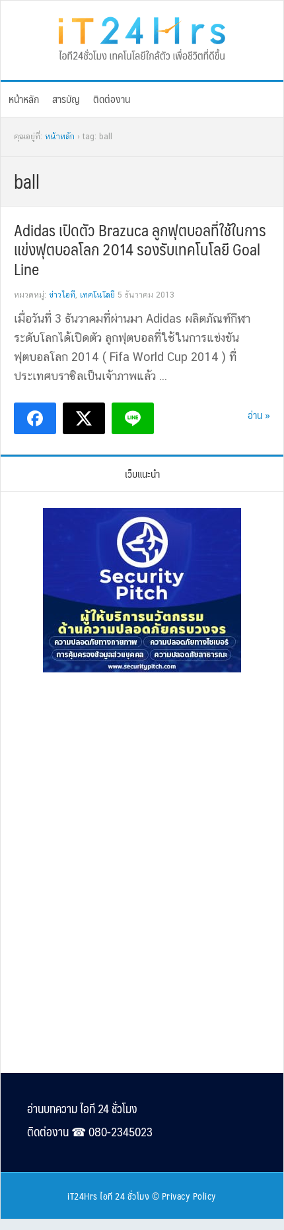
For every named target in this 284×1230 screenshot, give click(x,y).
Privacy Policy (189, 1196)
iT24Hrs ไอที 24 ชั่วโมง (108, 1196)
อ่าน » (259, 415)
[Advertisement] (142, 772)
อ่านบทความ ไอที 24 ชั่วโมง (82, 1108)
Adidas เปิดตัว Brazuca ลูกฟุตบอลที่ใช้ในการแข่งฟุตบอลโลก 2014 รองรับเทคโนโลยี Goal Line (140, 249)
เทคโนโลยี (97, 295)
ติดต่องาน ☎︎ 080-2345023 (90, 1132)
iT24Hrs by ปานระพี (142, 37)
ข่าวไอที (62, 295)
